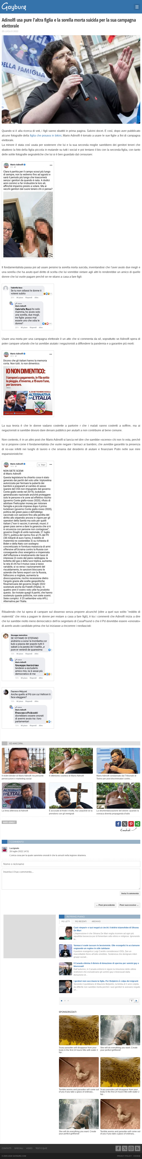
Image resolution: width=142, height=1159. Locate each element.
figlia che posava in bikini (45, 135)
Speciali (18, 1148)
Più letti (65, 921)
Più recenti (81, 921)
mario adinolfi (9, 822)
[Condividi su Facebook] (118, 824)
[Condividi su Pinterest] (131, 824)
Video (29, 1148)
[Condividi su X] (124, 824)
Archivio (96, 921)
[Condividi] (137, 824)
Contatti (6, 1148)
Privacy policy (124, 1156)
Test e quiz (41, 1148)
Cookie (136, 1156)
